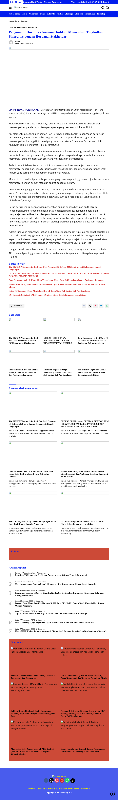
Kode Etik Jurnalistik (47, 789)
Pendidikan (22, 27)
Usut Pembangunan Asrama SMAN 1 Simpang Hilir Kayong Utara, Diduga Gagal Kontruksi (56, 584)
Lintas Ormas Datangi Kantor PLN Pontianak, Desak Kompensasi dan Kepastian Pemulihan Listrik (84, 677)
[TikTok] (72, 780)
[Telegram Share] (101, 306)
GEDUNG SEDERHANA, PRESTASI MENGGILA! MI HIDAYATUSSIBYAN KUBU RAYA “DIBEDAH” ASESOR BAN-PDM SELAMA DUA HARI (59, 275)
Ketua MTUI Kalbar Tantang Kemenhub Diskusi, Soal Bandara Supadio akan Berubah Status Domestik (61, 631)
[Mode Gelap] (102, 7)
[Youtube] (62, 780)
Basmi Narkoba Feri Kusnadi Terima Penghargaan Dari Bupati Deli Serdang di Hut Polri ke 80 (83, 750)
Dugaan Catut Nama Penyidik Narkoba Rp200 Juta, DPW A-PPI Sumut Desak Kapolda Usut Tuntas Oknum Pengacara (59, 604)
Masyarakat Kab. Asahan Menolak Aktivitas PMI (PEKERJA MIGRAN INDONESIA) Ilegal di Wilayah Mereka (32, 751)
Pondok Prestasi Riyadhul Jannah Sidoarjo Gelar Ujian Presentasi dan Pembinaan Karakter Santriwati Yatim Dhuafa (57, 285)
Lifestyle (12, 27)
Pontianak (32, 27)
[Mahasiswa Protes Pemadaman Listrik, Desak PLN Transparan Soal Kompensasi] (34, 660)
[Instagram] (56, 780)
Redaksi (31, 789)
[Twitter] (51, 780)
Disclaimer (85, 789)
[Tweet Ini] (90, 306)
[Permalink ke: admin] (11, 42)
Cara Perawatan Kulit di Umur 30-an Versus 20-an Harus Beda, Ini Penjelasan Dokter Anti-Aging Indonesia (56, 280)
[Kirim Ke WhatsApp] (107, 306)
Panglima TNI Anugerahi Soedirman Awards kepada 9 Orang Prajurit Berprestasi (51, 575)
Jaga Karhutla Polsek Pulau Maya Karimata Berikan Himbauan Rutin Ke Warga (51, 613)
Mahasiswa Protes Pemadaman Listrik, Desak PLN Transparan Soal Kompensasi (33, 677)
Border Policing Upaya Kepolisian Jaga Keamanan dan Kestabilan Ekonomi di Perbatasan (55, 622)
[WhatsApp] (67, 780)
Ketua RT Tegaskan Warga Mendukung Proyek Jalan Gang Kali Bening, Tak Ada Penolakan (49, 291)
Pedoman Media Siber (69, 789)
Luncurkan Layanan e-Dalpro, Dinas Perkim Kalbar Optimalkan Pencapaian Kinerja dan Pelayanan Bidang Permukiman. (59, 594)
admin (17, 41)
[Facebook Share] (84, 306)
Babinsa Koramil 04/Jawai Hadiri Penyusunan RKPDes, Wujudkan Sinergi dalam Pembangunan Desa (33, 713)
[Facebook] (46, 780)
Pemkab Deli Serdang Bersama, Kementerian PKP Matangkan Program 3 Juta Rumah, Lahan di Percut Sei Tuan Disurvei (83, 713)
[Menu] (11, 7)
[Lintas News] (20, 7)
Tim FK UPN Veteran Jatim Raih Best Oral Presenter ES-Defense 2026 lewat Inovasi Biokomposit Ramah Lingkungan (55, 268)
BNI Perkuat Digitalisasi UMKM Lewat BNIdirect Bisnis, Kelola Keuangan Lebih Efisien (47, 295)
